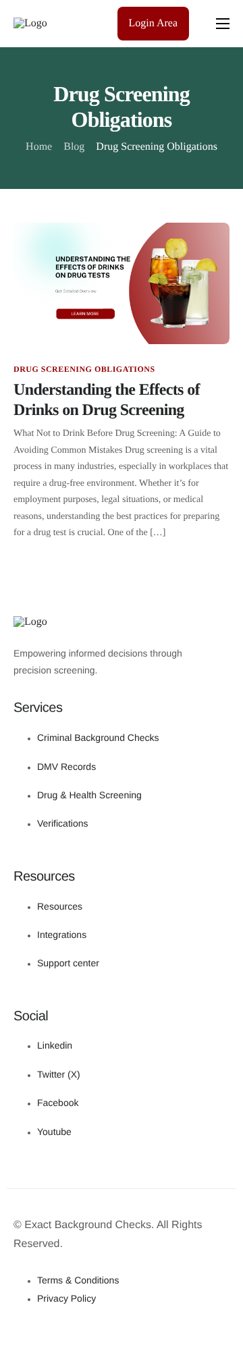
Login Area (153, 23)
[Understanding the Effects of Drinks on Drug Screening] (122, 283)
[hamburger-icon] (223, 23)
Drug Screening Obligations (84, 369)
